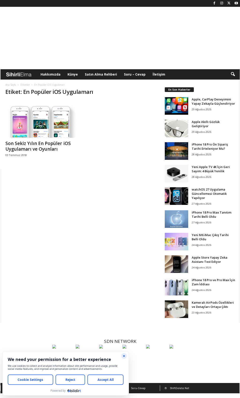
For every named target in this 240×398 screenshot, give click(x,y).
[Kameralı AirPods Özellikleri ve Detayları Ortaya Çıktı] (176, 309)
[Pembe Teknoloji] (156, 355)
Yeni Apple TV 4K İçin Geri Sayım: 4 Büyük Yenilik (211, 169)
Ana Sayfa (10, 84)
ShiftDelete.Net (179, 388)
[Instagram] (222, 3)
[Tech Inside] (133, 355)
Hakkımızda (50, 74)
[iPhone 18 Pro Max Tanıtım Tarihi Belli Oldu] (176, 219)
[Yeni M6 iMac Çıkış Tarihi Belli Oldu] (176, 241)
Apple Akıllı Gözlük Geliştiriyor (206, 124)
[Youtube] (236, 3)
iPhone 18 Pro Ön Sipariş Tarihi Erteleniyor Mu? (210, 146)
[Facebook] (214, 3)
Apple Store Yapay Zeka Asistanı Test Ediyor (209, 259)
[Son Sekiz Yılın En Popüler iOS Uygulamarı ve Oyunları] (40, 119)
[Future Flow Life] (180, 355)
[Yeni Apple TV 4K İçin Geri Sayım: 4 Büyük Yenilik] (176, 173)
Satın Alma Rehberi (101, 74)
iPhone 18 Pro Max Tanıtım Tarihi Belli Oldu (211, 214)
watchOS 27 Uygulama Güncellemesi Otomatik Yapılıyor (209, 193)
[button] (233, 74)
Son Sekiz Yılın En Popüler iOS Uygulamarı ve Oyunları (38, 146)
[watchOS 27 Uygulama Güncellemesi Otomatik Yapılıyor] (176, 196)
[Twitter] (229, 3)
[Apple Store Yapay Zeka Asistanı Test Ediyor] (176, 264)
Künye (73, 74)
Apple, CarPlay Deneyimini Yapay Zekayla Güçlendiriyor (213, 101)
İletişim (159, 74)
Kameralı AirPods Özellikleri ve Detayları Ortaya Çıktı (213, 304)
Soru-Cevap (138, 388)
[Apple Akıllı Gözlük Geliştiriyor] (176, 128)
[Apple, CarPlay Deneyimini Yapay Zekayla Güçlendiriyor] (176, 106)
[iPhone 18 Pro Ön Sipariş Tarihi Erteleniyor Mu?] (176, 151)
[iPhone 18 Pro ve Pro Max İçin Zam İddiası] (176, 286)
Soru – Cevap (135, 74)
